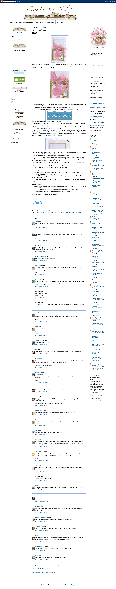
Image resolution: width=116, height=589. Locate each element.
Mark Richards (53, 212)
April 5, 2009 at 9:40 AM (41, 260)
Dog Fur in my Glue (97, 227)
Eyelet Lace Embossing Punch (49, 130)
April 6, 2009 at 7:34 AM (41, 425)
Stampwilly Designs (97, 323)
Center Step (94, 188)
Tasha (36, 465)
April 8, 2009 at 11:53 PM (41, 530)
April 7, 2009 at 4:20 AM (41, 471)
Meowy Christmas (96, 281)
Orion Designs (39, 265)
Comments (16, 102)
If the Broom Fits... (96, 228)
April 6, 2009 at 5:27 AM (41, 405)
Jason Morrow (61, 585)
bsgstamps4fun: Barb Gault (42, 517)
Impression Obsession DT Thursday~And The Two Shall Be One (98, 368)
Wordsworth (79, 212)
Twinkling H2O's (72, 212)
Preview (13, 115)
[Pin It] (59, 49)
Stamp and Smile (39, 546)
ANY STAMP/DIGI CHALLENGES (24, 22)
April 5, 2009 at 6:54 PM (41, 353)
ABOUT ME (60, 22)
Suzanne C (38, 358)
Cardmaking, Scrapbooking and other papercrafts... (98, 165)
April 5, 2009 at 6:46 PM (41, 344)
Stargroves (95, 329)
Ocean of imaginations (98, 262)
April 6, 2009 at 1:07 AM (41, 392)
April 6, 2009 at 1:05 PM (41, 434)
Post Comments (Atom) (44, 568)
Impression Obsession (96, 116)
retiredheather (39, 313)
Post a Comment (38, 562)
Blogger (73, 585)
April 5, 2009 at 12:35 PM (41, 286)
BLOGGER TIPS (40, 22)
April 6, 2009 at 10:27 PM (41, 460)
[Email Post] (49, 210)
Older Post (83, 566)
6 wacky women (39, 372)
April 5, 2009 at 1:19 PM (41, 297)
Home (11, 22)
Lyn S (36, 419)
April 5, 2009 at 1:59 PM (41, 308)
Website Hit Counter (19, 134)
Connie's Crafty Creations (96, 186)
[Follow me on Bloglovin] (19, 71)
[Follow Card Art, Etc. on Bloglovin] (19, 74)
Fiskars (47, 212)
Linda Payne (98, 87)
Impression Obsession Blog (97, 107)
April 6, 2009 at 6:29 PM (41, 446)
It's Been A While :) (96, 276)
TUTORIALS (50, 22)
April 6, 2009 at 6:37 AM (41, 414)
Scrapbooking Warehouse (97, 125)
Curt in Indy (38, 279)
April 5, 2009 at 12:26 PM (41, 274)
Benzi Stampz (95, 147)
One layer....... (95, 153)
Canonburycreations (97, 152)
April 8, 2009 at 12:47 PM (41, 501)
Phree (36, 555)
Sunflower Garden (96, 319)
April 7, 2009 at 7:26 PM (41, 491)
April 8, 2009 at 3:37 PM (41, 512)
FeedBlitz (25, 115)
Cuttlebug (43, 212)
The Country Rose (40, 451)
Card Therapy (95, 157)
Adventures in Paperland (95, 139)
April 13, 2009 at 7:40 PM (41, 559)
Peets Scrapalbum (96, 279)
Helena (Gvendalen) (40, 256)
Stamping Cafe (39, 526)
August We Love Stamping (98, 199)
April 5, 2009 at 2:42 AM (41, 227)
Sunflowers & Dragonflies (95, 337)
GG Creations (95, 244)
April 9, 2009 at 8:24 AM (41, 541)
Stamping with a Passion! (96, 312)
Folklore (94, 148)
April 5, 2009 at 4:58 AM (41, 241)
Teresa (37, 221)
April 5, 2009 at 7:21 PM (41, 367)
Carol (36, 326)
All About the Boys (96, 181)
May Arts (59, 212)
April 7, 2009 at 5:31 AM (41, 480)
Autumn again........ (96, 259)
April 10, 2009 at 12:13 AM (41, 550)
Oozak (91, 121)
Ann (36, 349)
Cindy (36, 439)
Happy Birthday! (95, 252)
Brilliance (38, 212)
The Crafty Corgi (96, 357)
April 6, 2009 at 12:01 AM (41, 382)
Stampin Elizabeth (97, 298)
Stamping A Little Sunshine (96, 305)
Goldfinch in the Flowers (97, 223)
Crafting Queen (39, 410)
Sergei (37, 430)
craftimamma (38, 232)
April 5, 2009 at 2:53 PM (41, 321)
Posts (14, 99)
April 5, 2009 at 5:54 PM (41, 335)
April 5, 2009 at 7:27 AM (41, 251)
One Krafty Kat (95, 266)
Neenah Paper (64, 212)
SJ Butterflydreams (97, 285)
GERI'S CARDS (96, 237)
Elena (36, 485)
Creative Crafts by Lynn (98, 210)
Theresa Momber (39, 340)
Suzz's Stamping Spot (98, 344)
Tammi (37, 387)
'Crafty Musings (96, 203)
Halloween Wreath (96, 174)
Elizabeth (37, 506)
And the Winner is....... (97, 314)
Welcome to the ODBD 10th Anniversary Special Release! (98, 352)
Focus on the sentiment (97, 168)
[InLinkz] (19, 39)
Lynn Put (37, 496)
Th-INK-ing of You (96, 349)
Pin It (59, 65)
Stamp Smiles (95, 291)
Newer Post (35, 566)
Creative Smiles (96, 216)
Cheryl (37, 245)
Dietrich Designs (96, 222)
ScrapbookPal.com (95, 128)
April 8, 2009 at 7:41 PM (41, 521)
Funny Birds (94, 233)
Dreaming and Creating (98, 232)
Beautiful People (96, 218)
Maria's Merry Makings (98, 251)
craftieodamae (95, 191)
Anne (36, 396)
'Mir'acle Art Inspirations (95, 257)
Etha (36, 535)
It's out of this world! (96, 345)
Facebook (92, 93)
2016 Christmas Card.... (97, 307)
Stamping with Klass (97, 318)
